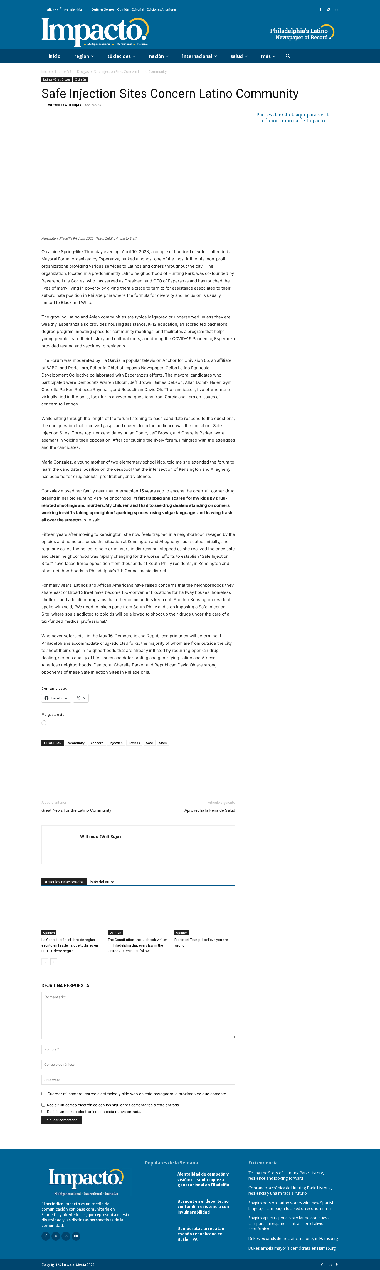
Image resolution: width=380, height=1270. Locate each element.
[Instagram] (328, 9)
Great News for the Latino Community (76, 810)
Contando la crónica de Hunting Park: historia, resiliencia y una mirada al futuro (290, 1191)
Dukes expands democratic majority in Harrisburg (293, 1238)
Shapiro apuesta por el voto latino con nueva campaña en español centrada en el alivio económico (289, 1223)
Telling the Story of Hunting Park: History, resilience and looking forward (286, 1176)
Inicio (45, 71)
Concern (97, 743)
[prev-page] (44, 961)
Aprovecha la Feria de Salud (209, 810)
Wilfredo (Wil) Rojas (64, 105)
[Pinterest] (72, 117)
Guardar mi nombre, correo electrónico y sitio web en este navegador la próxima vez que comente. (137, 1093)
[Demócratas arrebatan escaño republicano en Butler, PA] (158, 1234)
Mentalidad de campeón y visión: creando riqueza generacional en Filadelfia (203, 1179)
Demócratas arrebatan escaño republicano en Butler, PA (200, 1234)
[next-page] (53, 961)
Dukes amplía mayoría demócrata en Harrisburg (292, 1248)
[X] (59, 117)
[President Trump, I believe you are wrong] (204, 914)
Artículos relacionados (64, 882)
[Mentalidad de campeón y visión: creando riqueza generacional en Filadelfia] (158, 1180)
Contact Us (330, 1264)
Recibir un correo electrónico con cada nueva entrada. (94, 1111)
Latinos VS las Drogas (72, 71)
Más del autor (102, 882)
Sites (163, 743)
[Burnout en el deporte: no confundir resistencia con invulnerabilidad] (158, 1207)
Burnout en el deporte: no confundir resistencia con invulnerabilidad (203, 1207)
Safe (149, 743)
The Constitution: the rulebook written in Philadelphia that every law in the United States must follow (138, 945)
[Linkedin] (336, 9)
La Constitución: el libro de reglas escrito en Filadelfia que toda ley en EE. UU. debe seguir (69, 945)
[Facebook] (320, 9)
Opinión (80, 79)
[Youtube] (76, 1236)
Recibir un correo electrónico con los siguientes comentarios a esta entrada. (113, 1105)
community (76, 743)
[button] (288, 56)
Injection (116, 743)
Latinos (134, 743)
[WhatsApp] (85, 117)
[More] (111, 117)
